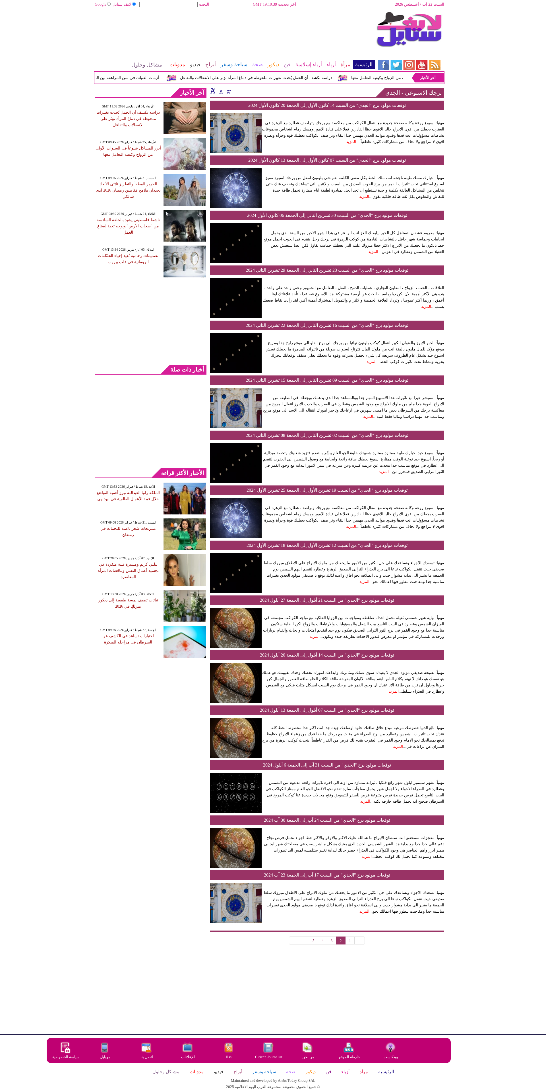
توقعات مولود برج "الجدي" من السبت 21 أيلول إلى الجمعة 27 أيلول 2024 (327, 600)
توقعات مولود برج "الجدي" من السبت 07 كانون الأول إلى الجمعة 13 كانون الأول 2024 (327, 160)
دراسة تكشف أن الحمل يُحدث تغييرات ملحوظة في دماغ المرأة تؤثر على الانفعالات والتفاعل (271, 78)
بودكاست (391, 1057)
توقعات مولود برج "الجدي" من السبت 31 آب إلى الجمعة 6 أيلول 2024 (327, 765)
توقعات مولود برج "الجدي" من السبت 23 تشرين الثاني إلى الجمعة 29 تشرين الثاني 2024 (327, 270)
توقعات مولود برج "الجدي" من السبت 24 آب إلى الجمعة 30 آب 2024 (327, 820)
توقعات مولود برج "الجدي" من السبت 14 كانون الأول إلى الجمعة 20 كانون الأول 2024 (327, 105)
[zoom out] (228, 91)
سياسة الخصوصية (66, 1057)
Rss (229, 1057)
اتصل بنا (146, 1057)
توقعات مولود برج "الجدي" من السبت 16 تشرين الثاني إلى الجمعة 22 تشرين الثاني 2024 (327, 325)
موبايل (105, 1057)
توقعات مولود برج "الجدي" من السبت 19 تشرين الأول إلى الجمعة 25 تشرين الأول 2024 (327, 490)
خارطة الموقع (349, 1057)
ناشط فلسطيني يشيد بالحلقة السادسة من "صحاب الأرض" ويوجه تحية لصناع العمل (128, 226)
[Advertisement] (234, 30)
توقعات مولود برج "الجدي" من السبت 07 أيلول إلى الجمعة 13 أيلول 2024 (327, 710)
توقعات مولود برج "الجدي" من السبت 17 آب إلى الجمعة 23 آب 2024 (327, 875)
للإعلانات (188, 1057)
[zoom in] (213, 91)
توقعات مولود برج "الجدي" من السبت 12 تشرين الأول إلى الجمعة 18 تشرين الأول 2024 (327, 545)
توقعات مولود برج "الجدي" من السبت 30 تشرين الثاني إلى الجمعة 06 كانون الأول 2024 (327, 215)
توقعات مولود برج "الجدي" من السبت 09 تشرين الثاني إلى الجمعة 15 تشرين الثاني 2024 (327, 380)
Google (100, 4)
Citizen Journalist (268, 1057)
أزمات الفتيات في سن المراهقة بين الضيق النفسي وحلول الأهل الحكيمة (114, 78)
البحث (204, 4)
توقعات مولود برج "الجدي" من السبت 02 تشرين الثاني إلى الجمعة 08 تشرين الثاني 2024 (327, 435)
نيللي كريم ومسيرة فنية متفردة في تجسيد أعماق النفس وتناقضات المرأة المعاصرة (128, 570)
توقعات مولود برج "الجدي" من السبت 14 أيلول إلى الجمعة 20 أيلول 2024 (327, 655)
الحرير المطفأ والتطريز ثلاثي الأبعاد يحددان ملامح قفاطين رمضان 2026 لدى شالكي (128, 190)
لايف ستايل (122, 4)
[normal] (220, 91)
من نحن (308, 1057)
